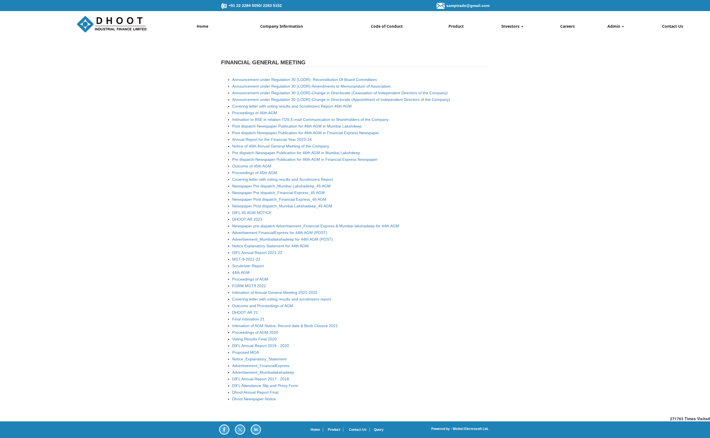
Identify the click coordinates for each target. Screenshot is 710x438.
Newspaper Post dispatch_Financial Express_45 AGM (279, 199)
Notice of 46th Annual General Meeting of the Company (280, 146)
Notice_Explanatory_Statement (259, 359)
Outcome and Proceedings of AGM (262, 306)
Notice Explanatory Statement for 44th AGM (270, 246)
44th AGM (241, 272)
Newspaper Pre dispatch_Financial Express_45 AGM (278, 192)
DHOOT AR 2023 (247, 219)
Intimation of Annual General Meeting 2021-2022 (275, 292)
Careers (567, 26)
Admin (614, 26)
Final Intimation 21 (248, 319)
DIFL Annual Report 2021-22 (257, 252)
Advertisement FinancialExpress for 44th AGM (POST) (279, 232)
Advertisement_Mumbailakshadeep (263, 372)
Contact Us (672, 26)
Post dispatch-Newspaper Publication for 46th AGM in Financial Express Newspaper (305, 133)
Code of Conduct (387, 26)
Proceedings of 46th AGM (254, 113)
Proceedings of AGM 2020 (255, 332)
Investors (511, 26)
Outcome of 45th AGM (251, 166)
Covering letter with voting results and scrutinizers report (281, 299)
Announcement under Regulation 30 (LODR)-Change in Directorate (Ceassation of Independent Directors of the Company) (340, 93)
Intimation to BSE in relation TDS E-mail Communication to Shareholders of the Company (310, 119)
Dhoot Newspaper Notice (254, 399)
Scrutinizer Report (248, 266)
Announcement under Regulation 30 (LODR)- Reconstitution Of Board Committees (304, 79)
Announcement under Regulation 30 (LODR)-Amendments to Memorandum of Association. (312, 86)
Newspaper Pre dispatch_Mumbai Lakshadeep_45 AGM (281, 186)
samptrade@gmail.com (468, 5)
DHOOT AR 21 (245, 312)
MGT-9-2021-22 (246, 259)
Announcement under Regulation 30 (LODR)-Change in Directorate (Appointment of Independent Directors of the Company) (341, 99)
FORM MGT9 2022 (249, 286)
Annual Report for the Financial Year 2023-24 (272, 139)
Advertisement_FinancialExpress (261, 365)
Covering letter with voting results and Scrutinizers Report (282, 179)
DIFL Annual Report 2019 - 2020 (260, 345)
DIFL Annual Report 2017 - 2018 (260, 379)
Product (456, 26)
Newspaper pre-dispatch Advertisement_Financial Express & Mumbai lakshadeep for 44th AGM (315, 226)
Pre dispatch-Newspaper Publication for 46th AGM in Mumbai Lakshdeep (296, 153)
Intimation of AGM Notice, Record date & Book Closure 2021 (285, 326)
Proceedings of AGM (250, 279)
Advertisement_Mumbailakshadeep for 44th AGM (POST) (282, 239)
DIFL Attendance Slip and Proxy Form (265, 385)
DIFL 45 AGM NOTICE (252, 212)
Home (202, 26)
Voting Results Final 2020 (254, 339)
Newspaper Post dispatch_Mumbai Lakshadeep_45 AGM (282, 206)
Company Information (281, 26)
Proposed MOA (245, 352)
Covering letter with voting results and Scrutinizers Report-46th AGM (292, 106)
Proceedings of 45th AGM (254, 172)
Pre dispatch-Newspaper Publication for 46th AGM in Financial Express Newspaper (304, 159)
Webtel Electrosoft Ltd (470, 429)
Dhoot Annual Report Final (255, 392)
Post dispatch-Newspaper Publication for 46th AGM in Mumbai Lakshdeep (297, 126)
